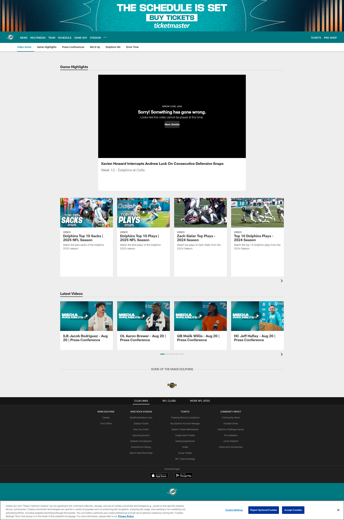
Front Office (106, 423)
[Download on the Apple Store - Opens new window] (159, 476)
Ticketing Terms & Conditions (185, 417)
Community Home (231, 417)
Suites (185, 447)
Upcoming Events (140, 435)
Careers (106, 417)
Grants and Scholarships (231, 447)
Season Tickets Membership (185, 429)
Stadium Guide (141, 423)
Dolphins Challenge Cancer (231, 429)
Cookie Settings (234, 510)
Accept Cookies (293, 510)
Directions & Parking (141, 447)
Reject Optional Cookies (263, 510)
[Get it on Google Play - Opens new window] (184, 477)
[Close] (338, 510)
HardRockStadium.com (141, 417)
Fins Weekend (230, 435)
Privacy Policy (126, 516)
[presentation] (282, 281)
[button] (172, 124)
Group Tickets (185, 453)
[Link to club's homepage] (10, 37)
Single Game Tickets (185, 435)
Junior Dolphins (230, 441)
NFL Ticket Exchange (185, 459)
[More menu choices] (105, 37)
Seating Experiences (185, 441)
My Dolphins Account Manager (185, 423)
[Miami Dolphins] (172, 492)
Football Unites (231, 423)
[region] (172, 510)
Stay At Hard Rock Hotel (141, 453)
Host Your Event (141, 429)
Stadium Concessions (141, 441)
